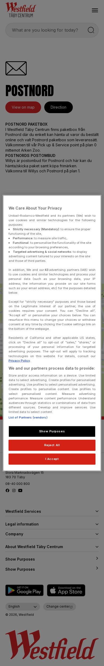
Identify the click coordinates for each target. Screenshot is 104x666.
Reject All (52, 445)
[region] (52, 333)
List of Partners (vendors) (28, 417)
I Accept (52, 458)
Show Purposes (52, 431)
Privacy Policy (19, 360)
